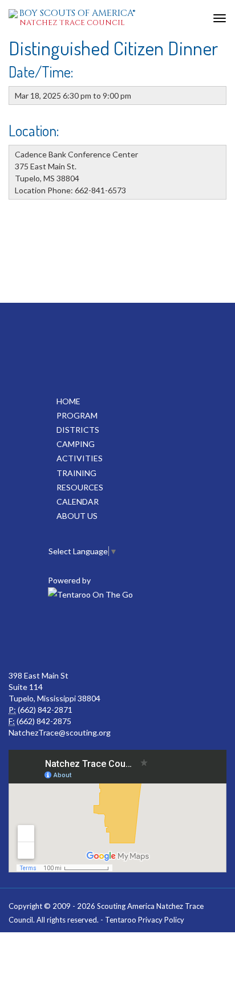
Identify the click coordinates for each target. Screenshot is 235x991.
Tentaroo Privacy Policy (144, 919)
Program (77, 415)
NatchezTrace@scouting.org (60, 732)
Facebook (66, 636)
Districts (77, 429)
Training (76, 473)
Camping (75, 444)
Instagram (166, 636)
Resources (79, 487)
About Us (77, 516)
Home (68, 401)
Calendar (77, 501)
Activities (79, 458)
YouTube (116, 636)
